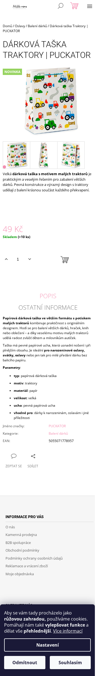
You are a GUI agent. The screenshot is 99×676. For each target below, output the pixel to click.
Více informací (67, 631)
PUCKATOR (57, 426)
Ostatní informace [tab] (48, 307)
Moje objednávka (20, 573)
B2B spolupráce (18, 542)
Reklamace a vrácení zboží (27, 565)
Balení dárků (58, 433)
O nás (10, 526)
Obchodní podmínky (22, 550)
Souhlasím (70, 663)
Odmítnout (24, 663)
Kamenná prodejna (21, 534)
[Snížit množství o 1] (29, 259)
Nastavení (47, 645)
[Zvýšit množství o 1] (6, 259)
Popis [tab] (48, 295)
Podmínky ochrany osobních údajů (34, 558)
